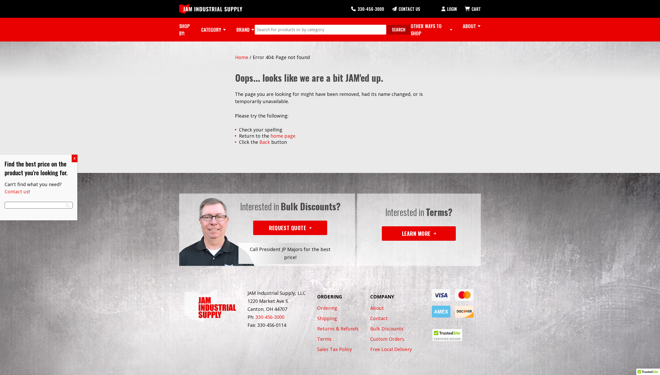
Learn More (416, 233)
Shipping (327, 318)
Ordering (327, 308)
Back (264, 142)
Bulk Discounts (386, 329)
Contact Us (409, 9)
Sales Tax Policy (334, 349)
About (377, 308)
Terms (324, 339)
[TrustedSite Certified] (447, 335)
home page (282, 136)
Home (241, 57)
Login (452, 9)
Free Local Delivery (391, 349)
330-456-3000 (371, 9)
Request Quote (287, 228)
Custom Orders (387, 339)
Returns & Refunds (338, 329)
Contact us (17, 191)
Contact (379, 318)
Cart (476, 9)
